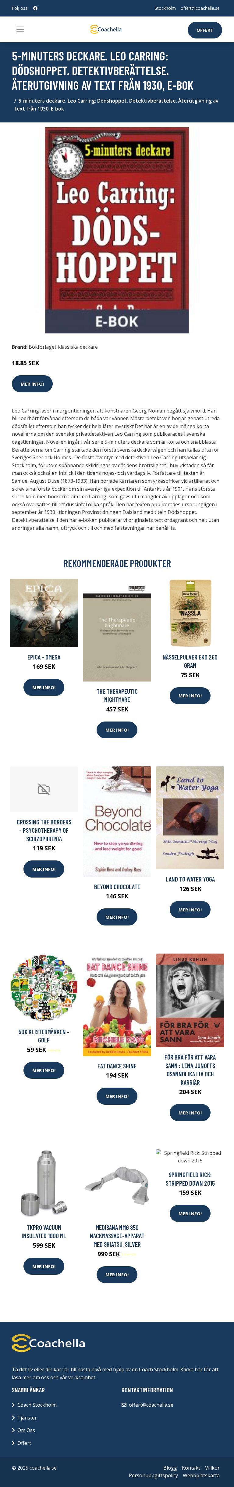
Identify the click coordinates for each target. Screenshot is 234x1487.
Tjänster (27, 1417)
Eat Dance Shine (117, 1066)
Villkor (212, 1467)
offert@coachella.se (200, 8)
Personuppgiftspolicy (153, 1475)
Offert (205, 30)
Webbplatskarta (201, 1475)
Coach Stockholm (37, 1405)
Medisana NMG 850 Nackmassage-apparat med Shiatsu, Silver (117, 1235)
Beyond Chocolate (117, 886)
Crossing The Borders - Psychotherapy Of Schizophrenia (44, 830)
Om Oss (26, 1430)
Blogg (170, 1467)
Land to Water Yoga (190, 879)
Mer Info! (32, 384)
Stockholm (165, 8)
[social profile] (35, 8)
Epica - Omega (43, 657)
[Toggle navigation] (20, 29)
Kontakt (191, 1467)
